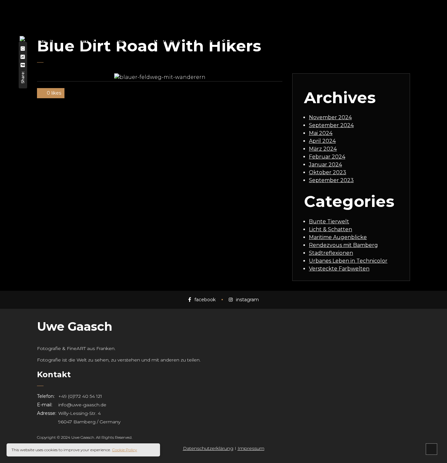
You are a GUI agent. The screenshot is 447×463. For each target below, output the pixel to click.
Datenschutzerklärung (208, 448)
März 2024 (323, 149)
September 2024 (331, 125)
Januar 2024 (325, 164)
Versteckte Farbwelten (339, 269)
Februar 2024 (327, 157)
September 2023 (331, 180)
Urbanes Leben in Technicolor (348, 261)
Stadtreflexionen (331, 253)
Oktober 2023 (327, 172)
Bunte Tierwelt (329, 221)
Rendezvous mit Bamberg (343, 245)
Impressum (251, 448)
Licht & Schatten (330, 229)
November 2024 (330, 117)
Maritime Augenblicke (338, 237)
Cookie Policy (124, 449)
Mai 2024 (320, 133)
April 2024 (322, 141)
